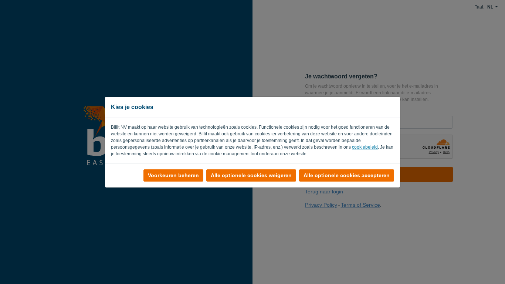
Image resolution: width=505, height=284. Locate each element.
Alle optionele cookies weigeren (251, 175)
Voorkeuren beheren (173, 175)
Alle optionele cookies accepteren (347, 175)
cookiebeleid (365, 147)
